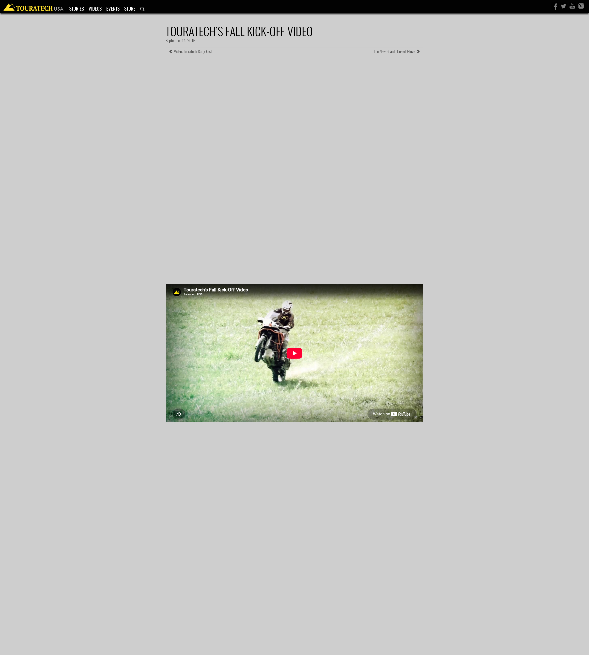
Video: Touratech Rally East (192, 51)
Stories (76, 8)
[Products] (142, 9)
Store (130, 8)
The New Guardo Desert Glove (395, 51)
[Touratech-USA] (33, 6)
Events (113, 8)
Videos (95, 8)
